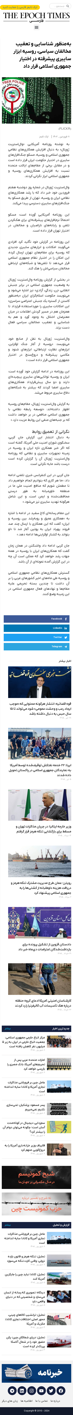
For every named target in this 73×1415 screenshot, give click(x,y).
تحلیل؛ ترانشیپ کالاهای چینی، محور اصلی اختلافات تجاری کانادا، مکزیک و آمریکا (25, 1319)
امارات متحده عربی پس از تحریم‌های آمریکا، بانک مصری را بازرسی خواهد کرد (26, 1064)
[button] (37, 27)
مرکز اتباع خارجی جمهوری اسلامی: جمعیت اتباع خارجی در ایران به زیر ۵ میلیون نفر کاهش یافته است (23, 1042)
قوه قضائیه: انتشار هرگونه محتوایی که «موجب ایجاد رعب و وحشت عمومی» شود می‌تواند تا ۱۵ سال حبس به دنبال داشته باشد (40, 709)
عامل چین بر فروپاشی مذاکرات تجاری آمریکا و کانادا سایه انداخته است (24, 1087)
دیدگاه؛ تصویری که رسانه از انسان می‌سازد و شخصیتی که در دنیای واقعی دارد (24, 1297)
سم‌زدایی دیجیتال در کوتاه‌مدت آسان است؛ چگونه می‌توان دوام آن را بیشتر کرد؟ (24, 1127)
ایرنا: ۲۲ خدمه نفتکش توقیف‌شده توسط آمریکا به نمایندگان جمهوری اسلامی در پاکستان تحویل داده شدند (40, 770)
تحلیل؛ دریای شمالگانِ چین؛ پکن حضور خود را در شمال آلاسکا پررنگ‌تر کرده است (25, 1342)
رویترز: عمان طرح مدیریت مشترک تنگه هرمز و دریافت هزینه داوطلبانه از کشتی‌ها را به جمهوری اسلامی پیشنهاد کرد (41, 888)
